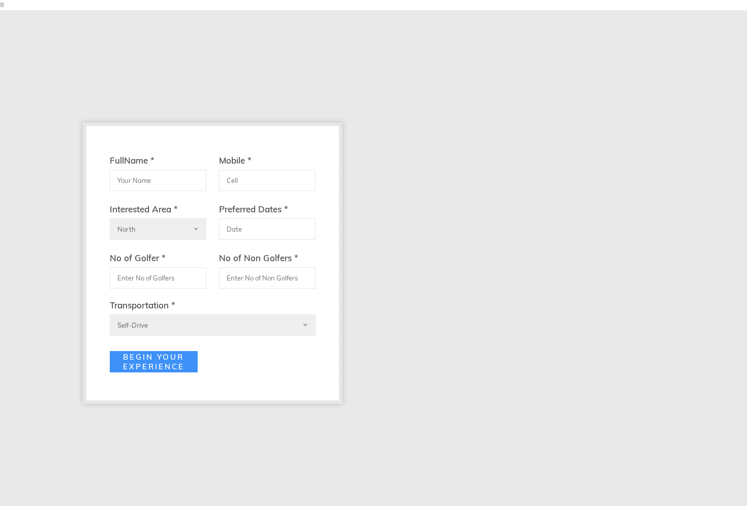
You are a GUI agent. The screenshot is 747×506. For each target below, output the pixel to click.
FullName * (132, 160)
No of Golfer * (138, 257)
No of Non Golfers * (258, 257)
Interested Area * (144, 209)
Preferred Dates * (253, 209)
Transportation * (142, 305)
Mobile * (235, 160)
